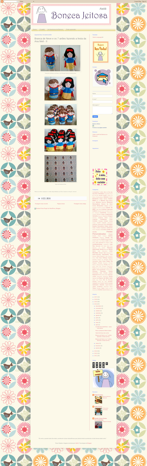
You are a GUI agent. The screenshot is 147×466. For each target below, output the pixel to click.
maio (97, 322)
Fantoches (109, 227)
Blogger (89, 443)
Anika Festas (98, 406)
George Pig (108, 237)
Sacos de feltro (104, 278)
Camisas (104, 209)
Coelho (110, 217)
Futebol (104, 235)
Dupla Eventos (99, 395)
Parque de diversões (103, 259)
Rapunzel (95, 274)
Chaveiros (105, 216)
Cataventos (109, 212)
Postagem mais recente (41, 203)
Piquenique (109, 266)
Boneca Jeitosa (96, 123)
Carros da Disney (106, 211)
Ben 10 (98, 200)
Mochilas (95, 253)
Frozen (110, 234)
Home (35, 29)
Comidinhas (103, 219)
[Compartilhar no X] (46, 198)
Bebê (94, 200)
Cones (110, 219)
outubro (98, 310)
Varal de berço (106, 289)
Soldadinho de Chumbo (98, 283)
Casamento (103, 212)
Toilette (102, 288)
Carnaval (99, 211)
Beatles (110, 198)
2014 (95, 304)
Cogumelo (94, 219)
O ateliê (42, 29)
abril (97, 324)
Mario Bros (109, 246)
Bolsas (110, 200)
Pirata (93, 268)
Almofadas (101, 193)
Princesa (94, 271)
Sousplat (110, 283)
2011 (95, 355)
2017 (95, 297)
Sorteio (106, 283)
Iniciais (94, 240)
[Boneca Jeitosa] (93, 126)
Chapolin (100, 216)
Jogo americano (100, 242)
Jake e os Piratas (100, 240)
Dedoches (95, 224)
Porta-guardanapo (101, 269)
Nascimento (105, 254)
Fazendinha (103, 229)
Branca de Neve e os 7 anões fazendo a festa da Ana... (104, 336)
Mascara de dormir (98, 247)
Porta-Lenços (109, 269)
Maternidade (95, 249)
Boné (93, 202)
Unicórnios (94, 289)
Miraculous (104, 251)
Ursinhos (100, 290)
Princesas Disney (106, 271)
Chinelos (94, 217)
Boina (107, 200)
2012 (95, 353)
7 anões (101, 192)
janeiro (98, 348)
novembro (99, 308)
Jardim (107, 240)
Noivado (94, 256)
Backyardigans (99, 197)
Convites (94, 221)
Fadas (94, 227)
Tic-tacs (98, 288)
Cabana (106, 205)
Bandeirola (95, 198)
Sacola (110, 276)
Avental (100, 195)
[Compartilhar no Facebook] (48, 198)
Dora (105, 224)
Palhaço (105, 258)
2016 (95, 299)
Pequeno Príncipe (97, 263)
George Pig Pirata (96, 239)
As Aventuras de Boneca (55, 29)
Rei (99, 274)
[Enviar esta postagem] (39, 198)
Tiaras (94, 288)
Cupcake (104, 222)
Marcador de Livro (101, 246)
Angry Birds (107, 193)
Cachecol (99, 207)
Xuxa (111, 289)
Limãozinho (106, 244)
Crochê (98, 222)
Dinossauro (101, 224)
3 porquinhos (95, 192)
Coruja (94, 222)
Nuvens (102, 256)
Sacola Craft (95, 278)
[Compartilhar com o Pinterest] (50, 198)
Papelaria (110, 257)
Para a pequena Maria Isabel (103, 330)
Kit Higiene (107, 242)
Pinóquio (104, 266)
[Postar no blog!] (44, 198)
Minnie (110, 249)
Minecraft (106, 249)
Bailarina (106, 197)
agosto (98, 315)
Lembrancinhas (97, 244)
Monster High (102, 252)
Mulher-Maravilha (96, 254)
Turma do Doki (108, 288)
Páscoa (110, 259)
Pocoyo (97, 268)
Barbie (101, 198)
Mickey (102, 249)
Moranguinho (109, 252)
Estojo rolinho (108, 226)
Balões (110, 197)
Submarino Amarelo (98, 285)
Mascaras (109, 247)
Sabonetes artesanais (102, 276)
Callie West (98, 209)
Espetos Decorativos (98, 226)
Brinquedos (100, 205)
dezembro (99, 306)
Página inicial (61, 203)
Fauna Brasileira (96, 229)
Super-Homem (108, 284)
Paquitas (94, 259)
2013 (95, 351)
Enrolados (109, 224)
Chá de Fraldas (101, 214)
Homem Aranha (108, 239)
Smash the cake (102, 281)
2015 (95, 301)
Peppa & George (107, 421)
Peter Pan (98, 266)
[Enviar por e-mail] (42, 198)
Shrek (100, 279)
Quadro (110, 273)
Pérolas (106, 264)
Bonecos (104, 202)
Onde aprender (71, 29)
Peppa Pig (109, 261)
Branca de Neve (107, 204)
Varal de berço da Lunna (102, 333)
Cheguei (110, 216)
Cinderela (100, 217)
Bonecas (98, 202)
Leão (111, 242)
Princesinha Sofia (97, 273)
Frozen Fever (96, 235)
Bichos (103, 200)
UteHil (77, 443)
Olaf (97, 257)
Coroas (106, 221)
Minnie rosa (96, 251)
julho (97, 317)
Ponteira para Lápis (104, 268)
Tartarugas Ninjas (108, 286)
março (97, 343)
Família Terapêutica (101, 227)
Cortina (110, 221)
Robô (106, 274)
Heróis (103, 239)
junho (97, 320)
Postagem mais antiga (80, 203)
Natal (111, 254)
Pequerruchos (100, 264)
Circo (106, 217)
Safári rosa (95, 279)
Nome (98, 256)
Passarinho (95, 261)
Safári (110, 278)
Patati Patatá (102, 261)
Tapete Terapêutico (97, 286)
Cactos (103, 207)
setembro (98, 313)
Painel (100, 257)
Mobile (110, 251)
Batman (105, 198)
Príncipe (105, 273)
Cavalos (94, 214)
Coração (100, 221)
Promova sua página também (99, 127)
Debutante (110, 222)
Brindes (94, 205)
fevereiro (98, 345)
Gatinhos (102, 237)
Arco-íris (96, 195)
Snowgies (110, 281)
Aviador (105, 195)
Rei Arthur (102, 274)
